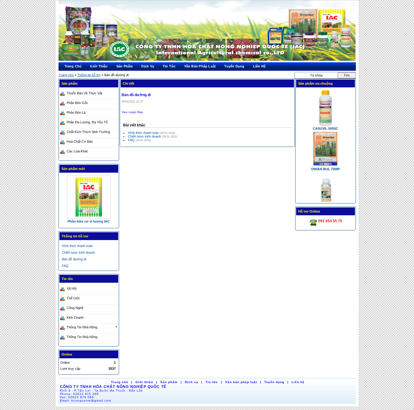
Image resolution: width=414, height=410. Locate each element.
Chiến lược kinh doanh (145, 136)
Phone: (79, 393)
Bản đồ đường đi (74, 259)
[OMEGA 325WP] (89, 196)
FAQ (131, 140)
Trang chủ (66, 75)
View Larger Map (132, 112)
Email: (85, 400)
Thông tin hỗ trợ (89, 75)
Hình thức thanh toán (144, 133)
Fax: (77, 397)
